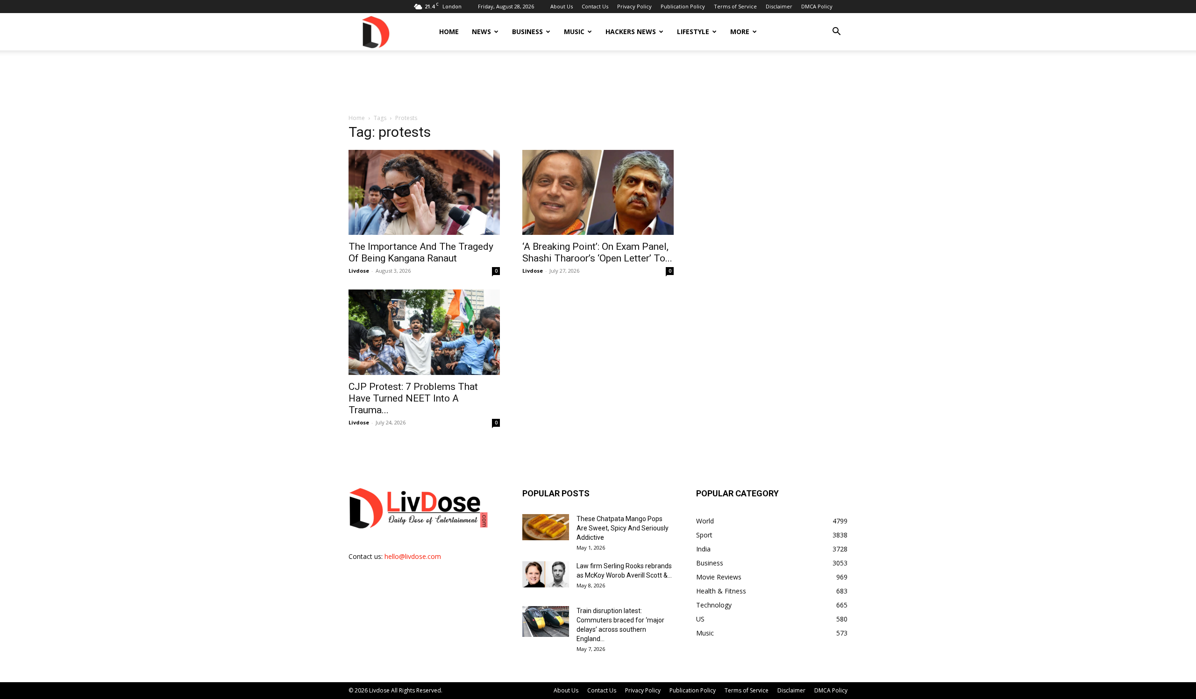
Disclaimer (779, 6)
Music (574, 31)
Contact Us (595, 6)
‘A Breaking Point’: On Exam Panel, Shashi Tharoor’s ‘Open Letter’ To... (597, 252)
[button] (836, 32)
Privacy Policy (634, 6)
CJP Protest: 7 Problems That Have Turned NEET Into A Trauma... (413, 398)
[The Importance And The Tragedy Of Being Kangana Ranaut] (424, 192)
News (481, 31)
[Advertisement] (598, 83)
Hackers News (630, 31)
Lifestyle (693, 31)
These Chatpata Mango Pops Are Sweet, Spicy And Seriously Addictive (623, 528)
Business (527, 31)
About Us (561, 6)
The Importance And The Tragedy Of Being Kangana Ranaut (421, 252)
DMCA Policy (817, 6)
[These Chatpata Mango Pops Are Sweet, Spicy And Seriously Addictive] (545, 527)
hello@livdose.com (412, 556)
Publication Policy (683, 6)
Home (449, 31)
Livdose (359, 270)
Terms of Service (735, 6)
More (739, 31)
